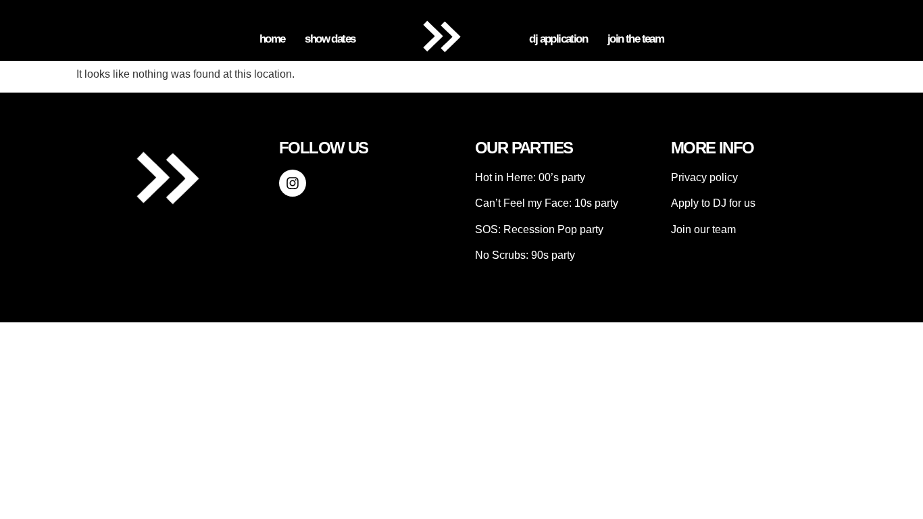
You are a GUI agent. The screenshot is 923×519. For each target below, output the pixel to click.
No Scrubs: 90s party (525, 255)
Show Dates (330, 38)
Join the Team (635, 38)
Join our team (703, 229)
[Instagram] (292, 183)
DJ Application (558, 38)
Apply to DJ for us (713, 203)
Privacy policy (704, 177)
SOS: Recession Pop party (539, 229)
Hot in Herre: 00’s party (530, 177)
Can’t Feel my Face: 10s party (546, 203)
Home (272, 38)
